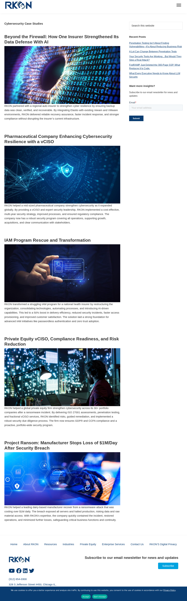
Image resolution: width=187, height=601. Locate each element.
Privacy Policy (169, 590)
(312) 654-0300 (18, 579)
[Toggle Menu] (178, 5)
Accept (86, 596)
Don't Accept (100, 596)
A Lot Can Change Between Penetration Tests (153, 51)
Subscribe (168, 565)
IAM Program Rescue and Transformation (47, 240)
